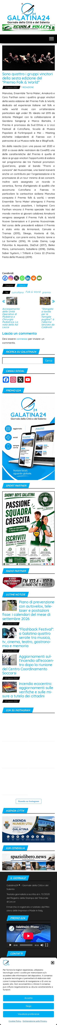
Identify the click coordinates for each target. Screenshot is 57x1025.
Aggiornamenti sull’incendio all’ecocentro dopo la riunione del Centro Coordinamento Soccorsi (28, 664)
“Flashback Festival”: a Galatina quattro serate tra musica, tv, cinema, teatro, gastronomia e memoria (28, 637)
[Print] (33, 278)
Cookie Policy (15, 1021)
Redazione (28, 87)
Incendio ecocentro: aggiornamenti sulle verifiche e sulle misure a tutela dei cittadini (27, 690)
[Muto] (41, 945)
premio (46, 292)
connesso (22, 338)
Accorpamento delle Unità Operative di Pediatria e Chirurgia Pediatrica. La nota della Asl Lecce (10, 318)
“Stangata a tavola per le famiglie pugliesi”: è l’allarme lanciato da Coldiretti (47, 318)
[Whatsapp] (22, 278)
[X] (16, 278)
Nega (28, 1006)
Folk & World (32, 291)
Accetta (28, 998)
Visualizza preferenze (28, 1014)
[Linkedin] (27, 278)
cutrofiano (18, 292)
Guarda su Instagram (28, 801)
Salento (22, 285)
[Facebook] (5, 278)
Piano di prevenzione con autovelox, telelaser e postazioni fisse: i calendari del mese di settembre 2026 (28, 610)
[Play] (10, 945)
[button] (52, 962)
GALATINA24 (28, 17)
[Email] (39, 278)
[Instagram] (10, 278)
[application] (28, 936)
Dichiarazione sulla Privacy (35, 1021)
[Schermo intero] (46, 945)
